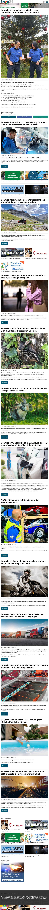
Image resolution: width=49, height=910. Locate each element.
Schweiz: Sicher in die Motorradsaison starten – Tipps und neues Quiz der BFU (23, 562)
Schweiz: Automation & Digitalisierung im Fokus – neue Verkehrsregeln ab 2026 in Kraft (24, 123)
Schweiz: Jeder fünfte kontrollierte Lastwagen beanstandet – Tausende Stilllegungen (22, 615)
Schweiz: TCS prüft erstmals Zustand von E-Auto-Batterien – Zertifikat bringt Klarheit (24, 666)
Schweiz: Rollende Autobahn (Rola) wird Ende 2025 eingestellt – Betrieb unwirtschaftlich (22, 772)
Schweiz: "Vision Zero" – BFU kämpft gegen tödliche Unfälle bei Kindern (21, 721)
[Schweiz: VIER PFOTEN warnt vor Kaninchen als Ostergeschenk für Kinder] (24, 409)
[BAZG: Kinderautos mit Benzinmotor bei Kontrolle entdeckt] (24, 524)
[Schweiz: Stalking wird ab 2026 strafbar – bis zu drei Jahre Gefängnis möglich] (24, 296)
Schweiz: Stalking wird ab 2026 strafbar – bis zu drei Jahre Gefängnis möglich (23, 276)
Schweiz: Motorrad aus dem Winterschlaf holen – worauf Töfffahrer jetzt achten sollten (24, 201)
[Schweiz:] (24, 740)
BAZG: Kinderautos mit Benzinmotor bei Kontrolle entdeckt (20, 501)
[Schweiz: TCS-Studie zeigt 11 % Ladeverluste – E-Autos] (24, 463)
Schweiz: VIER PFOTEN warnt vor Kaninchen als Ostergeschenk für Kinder (24, 389)
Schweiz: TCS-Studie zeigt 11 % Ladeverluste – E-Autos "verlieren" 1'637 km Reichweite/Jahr (24, 444)
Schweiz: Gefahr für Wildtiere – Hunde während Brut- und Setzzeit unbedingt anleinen (23, 329)
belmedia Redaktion (11, 79)
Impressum (4, 893)
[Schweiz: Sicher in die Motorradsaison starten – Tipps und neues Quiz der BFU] (24, 581)
